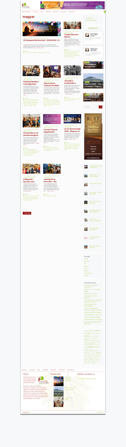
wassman (49, 105)
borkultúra (70, 98)
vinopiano (72, 56)
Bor (85, 263)
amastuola (47, 99)
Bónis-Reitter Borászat (33, 99)
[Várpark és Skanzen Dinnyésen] (85, 247)
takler (65, 56)
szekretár (25, 155)
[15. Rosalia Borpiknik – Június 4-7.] (85, 238)
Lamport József (76, 145)
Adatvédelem (100, 412)
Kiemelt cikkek (87, 273)
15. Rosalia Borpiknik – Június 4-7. (92, 315)
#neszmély (86, 330)
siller (85, 356)
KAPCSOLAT (72, 11)
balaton (26, 99)
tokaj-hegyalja (96, 359)
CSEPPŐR (47, 11)
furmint (48, 147)
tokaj (68, 56)
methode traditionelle (89, 350)
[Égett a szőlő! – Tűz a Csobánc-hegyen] (93, 87)
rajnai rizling (25, 153)
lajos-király (25, 198)
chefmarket (48, 101)
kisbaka (37, 150)
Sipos (30, 153)
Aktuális (26, 51)
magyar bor (97, 347)
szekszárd (96, 356)
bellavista (56, 99)
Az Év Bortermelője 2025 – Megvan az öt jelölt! (72, 131)
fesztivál (96, 338)
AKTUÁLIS (35, 11)
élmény (44, 52)
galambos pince (70, 52)
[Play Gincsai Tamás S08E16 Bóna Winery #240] (87, 49)
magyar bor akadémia (73, 146)
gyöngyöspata (93, 342)
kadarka (71, 53)
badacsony (68, 51)
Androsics (27, 195)
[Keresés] (100, 107)
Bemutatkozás (26, 11)
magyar (48, 52)
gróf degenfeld (87, 342)
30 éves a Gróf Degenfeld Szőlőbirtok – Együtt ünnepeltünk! (95, 221)
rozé (92, 355)
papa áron (46, 104)
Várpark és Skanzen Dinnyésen (92, 317)
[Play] (87, 35)
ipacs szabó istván (68, 145)
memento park (67, 100)
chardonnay (86, 338)
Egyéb (85, 268)
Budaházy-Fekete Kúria (32, 101)
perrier (50, 104)
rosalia (89, 355)
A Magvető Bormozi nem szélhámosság (29, 181)
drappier (57, 101)
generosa (98, 340)
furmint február (54, 147)
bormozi (75, 51)
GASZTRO (55, 11)
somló (33, 153)
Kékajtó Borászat (35, 102)
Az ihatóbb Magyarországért (87, 378)
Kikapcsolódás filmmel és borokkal (93, 319)
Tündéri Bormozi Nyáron (95, 183)
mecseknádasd (90, 349)
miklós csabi (30, 103)
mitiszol (58, 102)
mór (78, 53)
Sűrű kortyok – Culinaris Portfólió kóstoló (51, 85)
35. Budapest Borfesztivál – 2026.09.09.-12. (41, 40)
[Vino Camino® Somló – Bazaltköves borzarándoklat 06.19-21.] (85, 203)
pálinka (85, 355)
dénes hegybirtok (27, 102)
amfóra (52, 99)
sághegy (25, 105)
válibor (34, 105)
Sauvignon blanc (97, 355)
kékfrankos (91, 344)
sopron (91, 356)
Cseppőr (86, 266)
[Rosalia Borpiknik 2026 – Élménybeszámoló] (85, 212)
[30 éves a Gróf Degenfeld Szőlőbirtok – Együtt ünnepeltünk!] (85, 221)
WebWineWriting (86, 362)
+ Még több (27, 213)
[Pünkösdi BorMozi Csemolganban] (85, 229)
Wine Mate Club (26, 200)
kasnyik (45, 102)
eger (93, 338)
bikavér (85, 333)
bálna (91, 336)
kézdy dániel (97, 344)
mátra (58, 149)
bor (25, 52)
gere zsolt (77, 144)
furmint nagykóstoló (48, 149)
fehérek (74, 98)
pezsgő (34, 103)
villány (89, 361)
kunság (85, 344)
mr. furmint (46, 150)
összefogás (53, 195)
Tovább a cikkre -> (41, 47)
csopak (90, 338)
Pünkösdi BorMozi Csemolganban (93, 312)
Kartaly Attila (34, 197)
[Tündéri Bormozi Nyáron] (93, 100)
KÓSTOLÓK (63, 11)
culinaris (53, 101)
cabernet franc (96, 336)
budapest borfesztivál (37, 52)
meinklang (53, 102)
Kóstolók (86, 275)
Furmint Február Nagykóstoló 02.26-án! (51, 132)
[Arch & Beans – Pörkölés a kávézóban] (85, 194)
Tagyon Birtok (35, 198)
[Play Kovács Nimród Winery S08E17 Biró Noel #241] (87, 35)
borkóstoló (97, 333)
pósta (45, 105)
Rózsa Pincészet (68, 55)
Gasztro (86, 270)
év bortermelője (71, 144)
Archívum (86, 261)
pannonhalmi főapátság (32, 152)
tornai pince (30, 105)
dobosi (37, 195)
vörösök (73, 100)
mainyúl (85, 349)
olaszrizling (86, 353)
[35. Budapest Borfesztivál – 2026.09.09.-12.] (93, 68)
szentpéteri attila (68, 148)
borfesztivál (29, 52)
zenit (32, 200)
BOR (42, 11)
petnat (53, 104)
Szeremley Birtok (76, 55)
